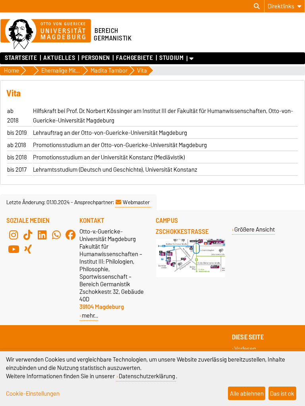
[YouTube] (13, 249)
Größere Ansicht (254, 229)
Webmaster (136, 202)
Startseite (21, 58)
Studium (171, 58)
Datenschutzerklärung (147, 376)
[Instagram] (13, 235)
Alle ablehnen (247, 393)
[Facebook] (71, 235)
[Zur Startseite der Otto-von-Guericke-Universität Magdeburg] (45, 34)
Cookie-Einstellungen (33, 393)
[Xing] (28, 249)
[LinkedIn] (42, 235)
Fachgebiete (134, 58)
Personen (95, 58)
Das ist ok (282, 393)
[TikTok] (28, 235)
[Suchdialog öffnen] (257, 6)
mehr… (90, 315)
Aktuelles (59, 58)
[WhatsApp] (56, 235)
